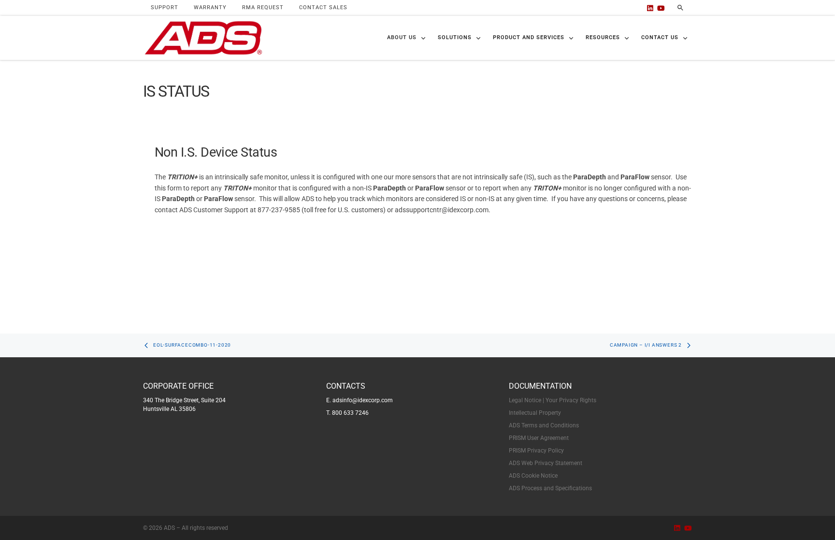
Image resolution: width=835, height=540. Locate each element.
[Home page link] (203, 38)
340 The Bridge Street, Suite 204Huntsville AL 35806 (184, 404)
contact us (659, 37)
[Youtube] (661, 8)
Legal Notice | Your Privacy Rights (552, 400)
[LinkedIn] (650, 8)
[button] (406, 38)
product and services (528, 37)
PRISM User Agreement (539, 438)
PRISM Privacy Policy (536, 450)
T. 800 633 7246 (347, 412)
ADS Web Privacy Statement (545, 463)
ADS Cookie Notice (533, 475)
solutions (455, 37)
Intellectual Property (535, 412)
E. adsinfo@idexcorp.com (359, 400)
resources (603, 37)
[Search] (680, 7)
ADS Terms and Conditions (544, 425)
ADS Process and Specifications (550, 488)
